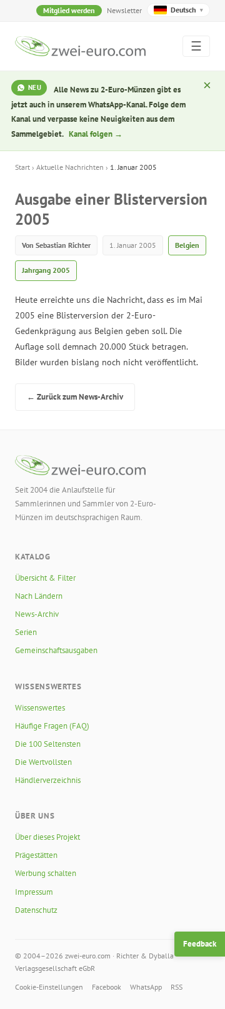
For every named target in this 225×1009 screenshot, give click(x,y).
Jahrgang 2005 (46, 270)
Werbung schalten (45, 873)
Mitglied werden (69, 10)
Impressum (34, 892)
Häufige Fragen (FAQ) (52, 726)
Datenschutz (36, 910)
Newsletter (124, 10)
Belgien (187, 245)
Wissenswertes (40, 707)
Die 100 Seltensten (48, 744)
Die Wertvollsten (43, 762)
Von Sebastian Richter (56, 245)
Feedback (199, 943)
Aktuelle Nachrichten (70, 167)
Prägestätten (36, 855)
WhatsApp (146, 987)
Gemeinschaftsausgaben (56, 650)
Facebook (106, 987)
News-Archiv (37, 614)
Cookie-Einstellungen (49, 987)
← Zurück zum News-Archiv (75, 396)
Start (22, 167)
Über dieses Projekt (47, 837)
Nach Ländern (38, 596)
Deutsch (187, 9)
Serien (26, 632)
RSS (176, 987)
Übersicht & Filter (45, 578)
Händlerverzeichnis (48, 780)
